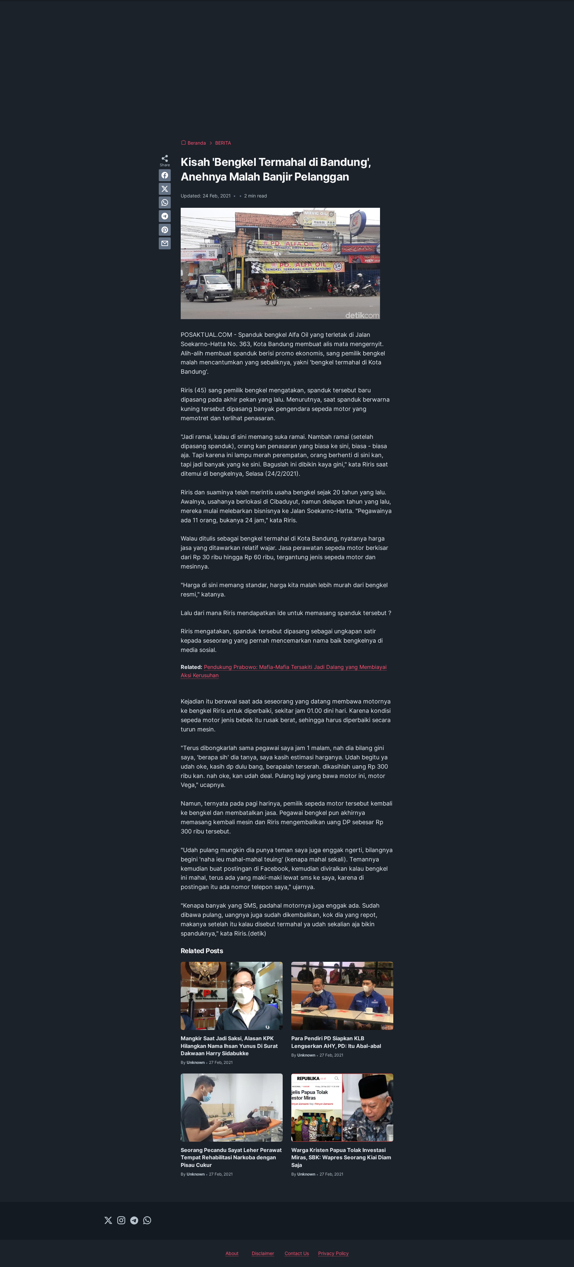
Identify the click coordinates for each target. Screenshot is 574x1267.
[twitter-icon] (108, 1220)
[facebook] (165, 175)
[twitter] (165, 189)
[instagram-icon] (121, 1220)
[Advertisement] (287, 79)
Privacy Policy (333, 1253)
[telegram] (165, 216)
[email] (165, 243)
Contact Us (297, 1253)
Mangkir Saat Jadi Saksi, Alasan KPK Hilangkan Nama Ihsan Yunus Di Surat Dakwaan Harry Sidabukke (229, 1046)
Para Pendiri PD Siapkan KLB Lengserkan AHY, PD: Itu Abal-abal (336, 1042)
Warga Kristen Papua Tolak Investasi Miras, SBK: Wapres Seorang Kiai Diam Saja (341, 1157)
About (232, 1253)
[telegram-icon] (134, 1220)
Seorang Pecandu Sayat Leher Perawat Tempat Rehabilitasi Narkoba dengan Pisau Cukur (231, 1157)
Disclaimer (263, 1253)
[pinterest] (165, 230)
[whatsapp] (165, 202)
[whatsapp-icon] (147, 1220)
